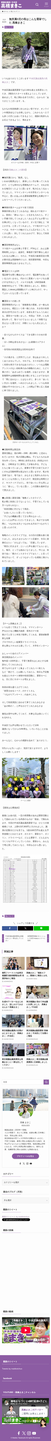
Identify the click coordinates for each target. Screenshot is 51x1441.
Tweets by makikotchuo (12, 1369)
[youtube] (31, 1163)
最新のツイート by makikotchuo (15, 1217)
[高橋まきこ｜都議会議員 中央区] (11, 4)
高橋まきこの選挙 (17, 170)
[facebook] (20, 1163)
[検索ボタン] (37, 4)
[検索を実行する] (46, 1082)
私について (9, 27)
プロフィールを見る (25, 1156)
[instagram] (27, 1163)
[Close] (47, 1407)
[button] (9, 928)
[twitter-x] (23, 1163)
